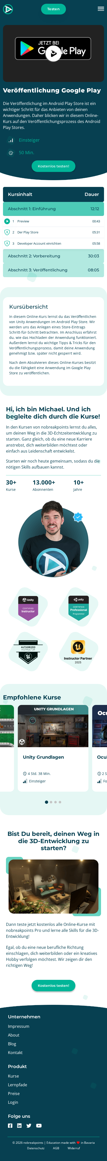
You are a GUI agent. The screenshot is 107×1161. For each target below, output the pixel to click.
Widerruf (74, 1148)
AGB (56, 1148)
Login (13, 1102)
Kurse (13, 1076)
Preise (14, 1093)
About (13, 1035)
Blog (12, 1044)
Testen (53, 9)
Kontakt (15, 1052)
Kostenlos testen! (53, 166)
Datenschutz (36, 1148)
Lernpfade (17, 1085)
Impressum (18, 1026)
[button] (101, 9)
